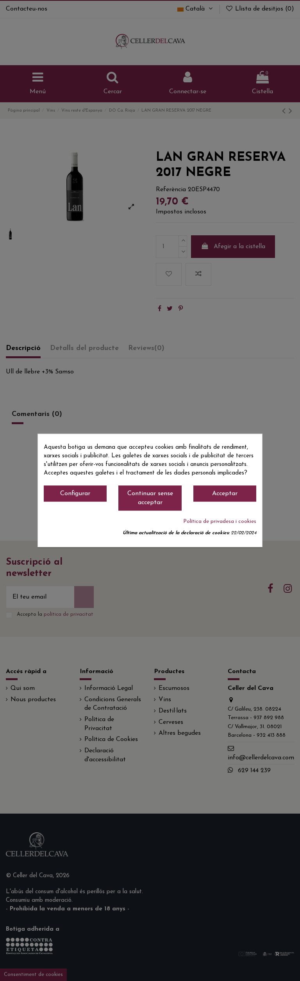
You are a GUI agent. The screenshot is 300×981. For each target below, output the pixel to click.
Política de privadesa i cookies (219, 522)
